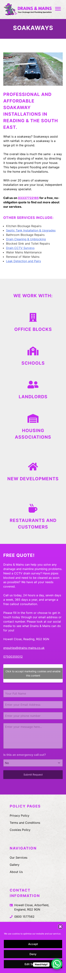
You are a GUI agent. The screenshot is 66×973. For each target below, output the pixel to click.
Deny (33, 954)
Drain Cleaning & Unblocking (26, 239)
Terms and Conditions (25, 822)
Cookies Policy (20, 830)
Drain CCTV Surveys (20, 248)
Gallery (14, 864)
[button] (60, 926)
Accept (33, 944)
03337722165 (28, 198)
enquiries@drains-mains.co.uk (24, 648)
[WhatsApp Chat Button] (56, 963)
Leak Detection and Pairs (23, 261)
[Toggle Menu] (58, 8)
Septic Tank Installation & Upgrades (31, 230)
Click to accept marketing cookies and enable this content (33, 673)
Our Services (18, 857)
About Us (16, 872)
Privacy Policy (19, 815)
